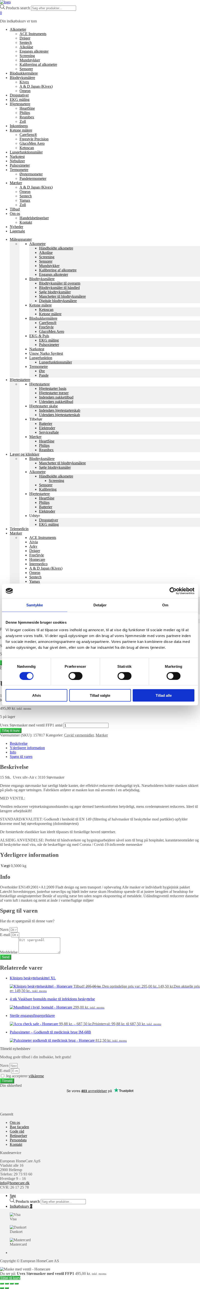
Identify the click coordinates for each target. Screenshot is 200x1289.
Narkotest (17, 156)
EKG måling (20, 99)
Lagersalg (17, 231)
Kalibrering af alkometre (38, 64)
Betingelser (18, 1136)
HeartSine (27, 108)
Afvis (36, 695)
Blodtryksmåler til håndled (59, 288)
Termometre (19, 170)
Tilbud (15, 209)
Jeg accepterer (25, 1076)
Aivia (33, 542)
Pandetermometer (33, 178)
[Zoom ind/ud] (2, 1283)
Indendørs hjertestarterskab (59, 410)
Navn (5, 929)
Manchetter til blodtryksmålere (62, 296)
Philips (25, 113)
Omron (25, 91)
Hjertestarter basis (52, 388)
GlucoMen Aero (32, 143)
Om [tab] (165, 605)
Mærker (16, 183)
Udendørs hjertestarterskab (59, 415)
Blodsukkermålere (24, 73)
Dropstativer (19, 95)
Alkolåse (26, 47)
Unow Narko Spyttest (46, 353)
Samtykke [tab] (34, 605)
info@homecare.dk (15, 1183)
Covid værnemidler (79, 735)
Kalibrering (48, 489)
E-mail (5, 935)
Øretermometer (31, 174)
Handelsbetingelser (34, 218)
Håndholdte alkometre (56, 248)
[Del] (12, 1283)
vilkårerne (36, 1076)
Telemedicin (19, 529)
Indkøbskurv (21, 1206)
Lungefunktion (40, 358)
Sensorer (26, 69)
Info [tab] (13, 752)
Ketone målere (21, 130)
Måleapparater (21, 239)
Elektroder (47, 428)
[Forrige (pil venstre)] (2, 1288)
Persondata (18, 1140)
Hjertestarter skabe (43, 406)
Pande (44, 375)
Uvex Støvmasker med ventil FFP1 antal (31, 725)
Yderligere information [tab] (27, 748)
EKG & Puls (39, 336)
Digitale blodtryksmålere (58, 301)
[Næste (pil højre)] (7, 1288)
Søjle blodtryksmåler (55, 292)
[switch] (75, 676)
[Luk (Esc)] (17, 1283)
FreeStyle (46, 327)
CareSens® (28, 135)
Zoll (23, 121)
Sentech (26, 42)
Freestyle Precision (34, 139)
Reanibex (27, 117)
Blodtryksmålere (22, 78)
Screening (27, 56)
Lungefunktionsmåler (26, 152)
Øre (42, 371)
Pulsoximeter (20, 165)
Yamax (25, 200)
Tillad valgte (100, 695)
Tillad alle (164, 695)
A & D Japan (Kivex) (36, 86)
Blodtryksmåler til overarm (59, 283)
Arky (33, 546)
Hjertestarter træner (54, 393)
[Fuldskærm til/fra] (7, 1283)
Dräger (25, 38)
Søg (13, 1196)
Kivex (24, 82)
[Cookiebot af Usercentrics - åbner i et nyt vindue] (173, 590)
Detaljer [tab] (100, 605)
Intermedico (38, 564)
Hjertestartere (20, 104)
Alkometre (18, 29)
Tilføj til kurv (11, 730)
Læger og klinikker (24, 454)
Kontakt (26, 222)
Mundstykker (30, 60)
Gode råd (17, 1131)
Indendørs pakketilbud (56, 397)
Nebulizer (17, 161)
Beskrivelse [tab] (19, 743)
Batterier (45, 423)
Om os (15, 213)
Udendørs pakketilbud (56, 402)
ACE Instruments (33, 34)
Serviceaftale (49, 432)
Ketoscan (27, 148)
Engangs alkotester (34, 51)
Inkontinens (19, 126)
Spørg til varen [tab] (21, 756)
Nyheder (16, 227)
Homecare (37, 559)
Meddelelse (9, 952)
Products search (18, 8)
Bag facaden (19, 1127)
